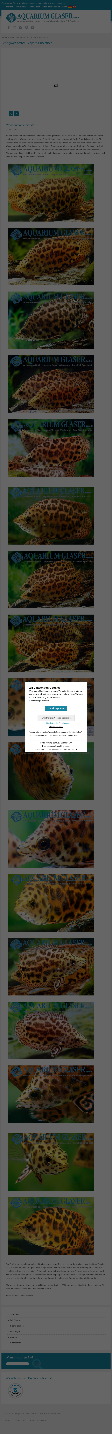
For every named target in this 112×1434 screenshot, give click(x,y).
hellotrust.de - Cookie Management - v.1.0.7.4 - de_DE (56, 749)
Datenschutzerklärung (51, 746)
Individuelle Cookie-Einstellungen (56, 723)
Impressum (65, 746)
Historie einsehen (56, 727)
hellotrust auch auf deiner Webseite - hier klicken (57, 735)
